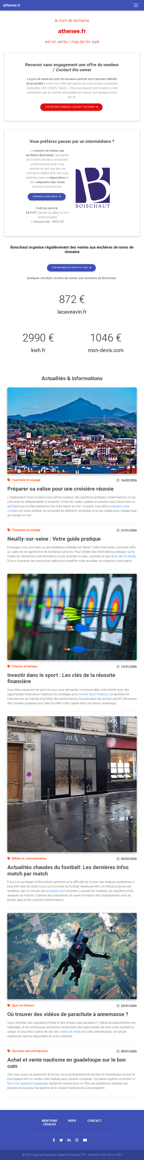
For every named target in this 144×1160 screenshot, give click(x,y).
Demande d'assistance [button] (45, 196)
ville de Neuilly (127, 556)
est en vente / (72, 41)
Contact (94, 1121)
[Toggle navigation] (136, 5)
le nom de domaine (72, 20)
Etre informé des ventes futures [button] (70, 267)
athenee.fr (72, 31)
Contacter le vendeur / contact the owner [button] (69, 107)
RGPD (72, 1121)
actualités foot (55, 891)
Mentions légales (49, 1122)
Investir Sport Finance (93, 694)
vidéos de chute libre (73, 1031)
